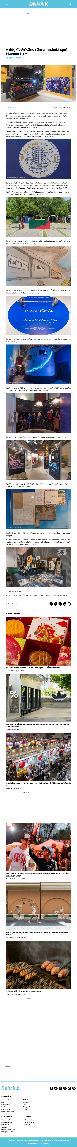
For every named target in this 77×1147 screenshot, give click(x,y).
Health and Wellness (7, 1111)
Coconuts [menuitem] (4, 1127)
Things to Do (27, 1107)
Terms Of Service (33, 1143)
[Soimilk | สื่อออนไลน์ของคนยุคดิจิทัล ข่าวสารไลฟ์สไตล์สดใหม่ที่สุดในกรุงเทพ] (38, 3)
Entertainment (5, 1104)
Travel (25, 1109)
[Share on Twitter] (55, 604)
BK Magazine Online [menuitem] (7, 1132)
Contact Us (27, 1124)
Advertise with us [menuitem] (6, 1122)
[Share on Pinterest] (60, 604)
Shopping (26, 1102)
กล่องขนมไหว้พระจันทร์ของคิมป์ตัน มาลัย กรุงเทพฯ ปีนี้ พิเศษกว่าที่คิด (33, 667)
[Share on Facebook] (51, 604)
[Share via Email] (69, 604)
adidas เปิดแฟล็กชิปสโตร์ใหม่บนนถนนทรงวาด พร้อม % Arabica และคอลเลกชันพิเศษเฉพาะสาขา (37, 725)
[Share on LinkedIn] (64, 604)
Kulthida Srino (12, 107)
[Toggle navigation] (7, 3)
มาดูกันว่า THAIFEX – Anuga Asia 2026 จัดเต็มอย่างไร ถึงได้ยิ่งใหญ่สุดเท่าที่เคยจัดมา (38, 784)
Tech (24, 1104)
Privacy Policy (45, 1143)
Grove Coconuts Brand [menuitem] (8, 1129)
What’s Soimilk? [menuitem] (6, 1120)
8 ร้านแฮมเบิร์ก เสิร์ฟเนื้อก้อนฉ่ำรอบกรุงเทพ (23, 991)
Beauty (3, 1102)
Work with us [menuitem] (5, 1124)
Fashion (3, 1107)
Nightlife (26, 1100)
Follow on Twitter (29, 1122)
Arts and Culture (6, 1100)
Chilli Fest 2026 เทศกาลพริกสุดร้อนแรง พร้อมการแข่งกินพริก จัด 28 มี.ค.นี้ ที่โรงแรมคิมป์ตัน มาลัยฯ (37, 874)
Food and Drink (5, 1109)
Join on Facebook (29, 1120)
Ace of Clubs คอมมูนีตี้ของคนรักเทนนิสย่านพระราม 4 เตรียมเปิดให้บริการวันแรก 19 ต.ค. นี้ (37, 933)
